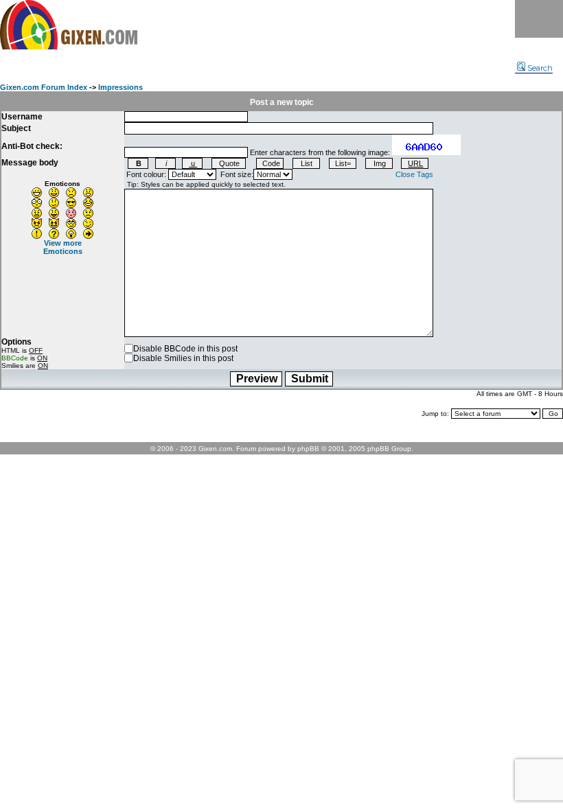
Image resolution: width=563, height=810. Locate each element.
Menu (539, 19)
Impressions (120, 87)
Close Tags (414, 174)
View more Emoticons (62, 247)
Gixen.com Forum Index (43, 87)
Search (540, 68)
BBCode (14, 358)
